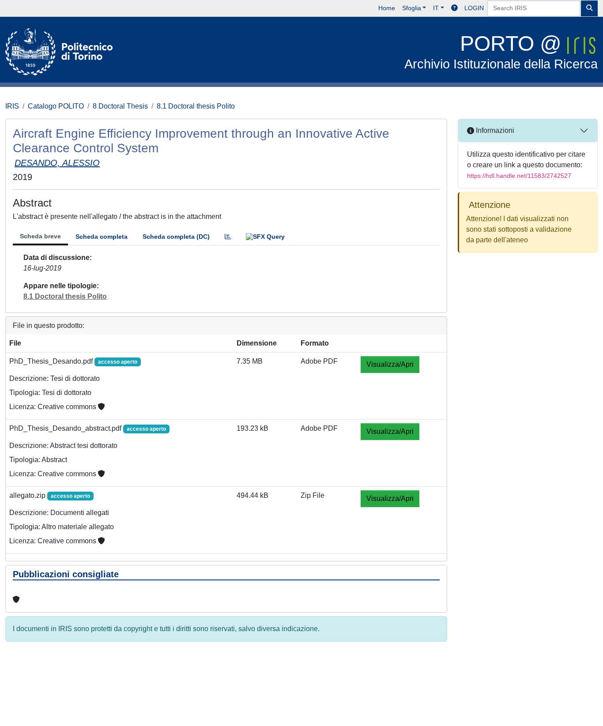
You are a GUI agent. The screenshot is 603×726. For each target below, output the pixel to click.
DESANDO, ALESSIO (57, 163)
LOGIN (474, 7)
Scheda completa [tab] (101, 236)
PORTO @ (501, 51)
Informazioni (494, 130)
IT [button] (436, 7)
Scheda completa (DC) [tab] (176, 236)
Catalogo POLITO (56, 106)
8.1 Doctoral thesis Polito (196, 106)
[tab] (227, 237)
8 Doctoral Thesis (120, 106)
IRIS (12, 106)
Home (386, 7)
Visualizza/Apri (390, 364)
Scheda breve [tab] (40, 236)
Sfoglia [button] (411, 7)
